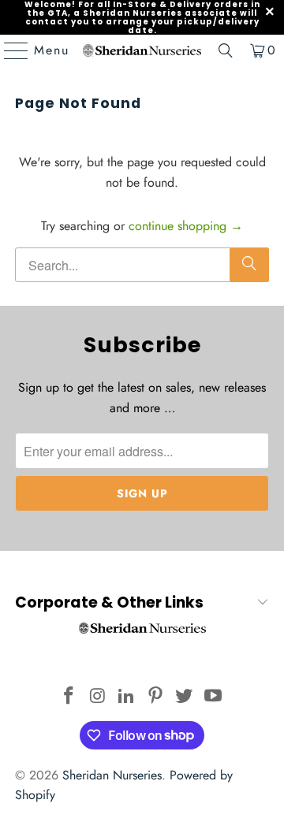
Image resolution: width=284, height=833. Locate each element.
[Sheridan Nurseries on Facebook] (68, 697)
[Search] (226, 50)
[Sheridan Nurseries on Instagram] (98, 697)
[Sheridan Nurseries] (142, 50)
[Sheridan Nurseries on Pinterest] (156, 697)
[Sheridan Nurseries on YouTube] (214, 697)
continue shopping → (186, 226)
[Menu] (8, 50)
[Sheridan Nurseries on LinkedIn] (127, 697)
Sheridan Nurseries (112, 775)
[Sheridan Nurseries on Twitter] (184, 697)
